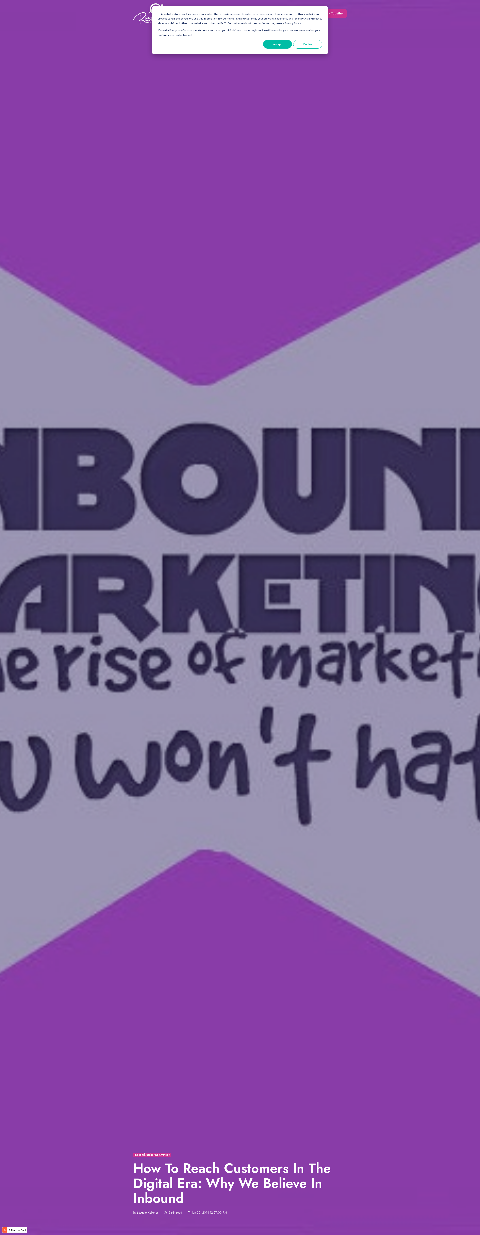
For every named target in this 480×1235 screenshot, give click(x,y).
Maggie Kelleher (147, 1212)
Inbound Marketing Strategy (152, 1155)
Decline (307, 44)
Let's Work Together (330, 13)
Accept (277, 44)
